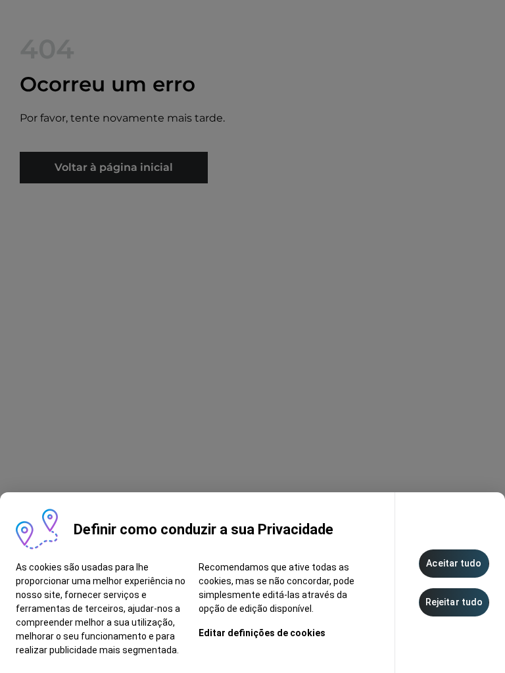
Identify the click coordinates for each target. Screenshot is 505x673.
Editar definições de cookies (262, 633)
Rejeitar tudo (454, 602)
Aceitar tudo (453, 563)
